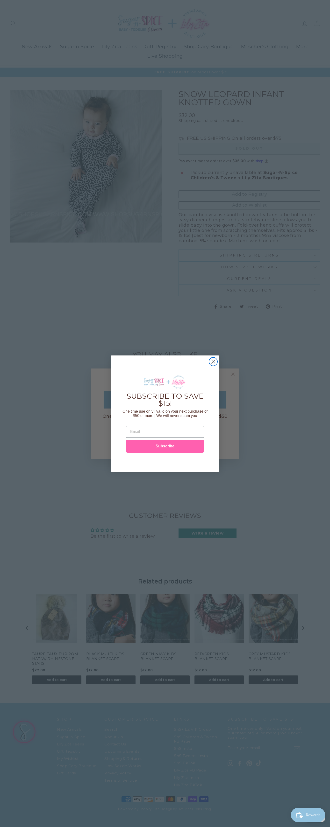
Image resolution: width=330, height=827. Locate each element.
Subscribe (165, 446)
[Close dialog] (213, 361)
